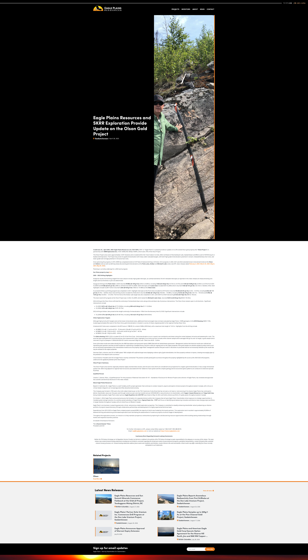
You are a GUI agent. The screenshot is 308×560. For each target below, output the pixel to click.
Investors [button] (186, 9)
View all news (207, 491)
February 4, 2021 (194, 264)
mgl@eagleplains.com (139, 431)
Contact (210, 9)
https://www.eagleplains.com (170, 431)
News (202, 9)
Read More (96, 479)
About (195, 9)
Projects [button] (175, 9)
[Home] (107, 8)
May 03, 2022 (101, 266)
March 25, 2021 (205, 264)
